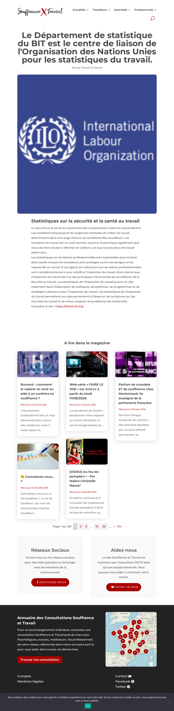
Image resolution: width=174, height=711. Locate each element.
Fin (119, 526)
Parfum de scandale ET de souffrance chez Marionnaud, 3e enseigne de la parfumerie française (136, 394)
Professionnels (143, 9)
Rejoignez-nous (52, 582)
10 (96, 526)
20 (104, 526)
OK (88, 706)
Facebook (122, 681)
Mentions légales (30, 681)
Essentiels (120, 9)
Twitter (120, 687)
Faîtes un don (126, 587)
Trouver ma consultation (39, 660)
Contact (121, 676)
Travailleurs (100, 9)
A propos (24, 676)
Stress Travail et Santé (87, 67)
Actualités (79, 9)
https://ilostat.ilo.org (69, 306)
